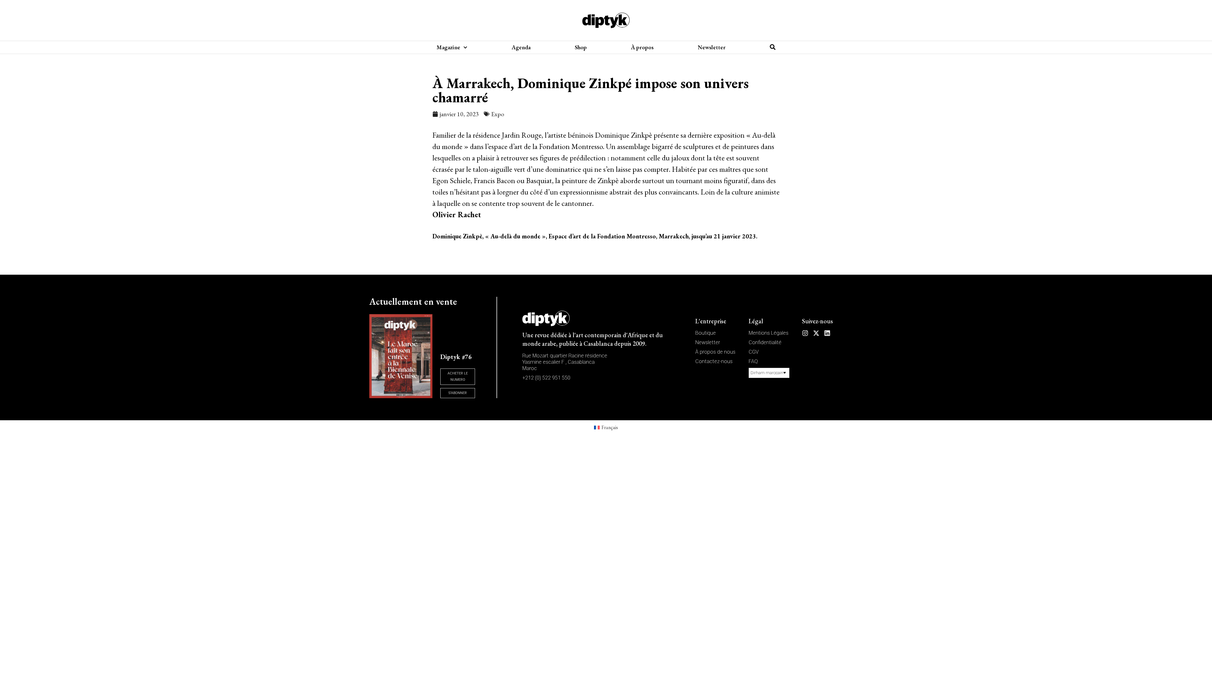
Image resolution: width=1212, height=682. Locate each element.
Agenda (521, 47)
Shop (581, 47)
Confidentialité (765, 342)
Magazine (448, 47)
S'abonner (458, 393)
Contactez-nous (714, 361)
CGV (754, 352)
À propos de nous (715, 352)
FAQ (753, 361)
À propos (642, 47)
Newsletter (712, 47)
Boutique (705, 333)
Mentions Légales (768, 333)
